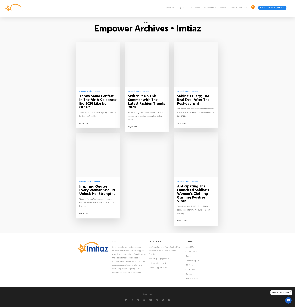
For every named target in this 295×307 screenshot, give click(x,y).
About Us (169, 8)
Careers (222, 8)
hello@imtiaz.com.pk (157, 263)
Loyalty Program (193, 261)
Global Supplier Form (158, 268)
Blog (179, 8)
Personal (82, 91)
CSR (185, 8)
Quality (90, 91)
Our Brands (195, 8)
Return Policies (192, 278)
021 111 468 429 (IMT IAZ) (272, 8)
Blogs (188, 256)
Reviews (97, 91)
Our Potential (191, 252)
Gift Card (189, 265)
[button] (288, 300)
